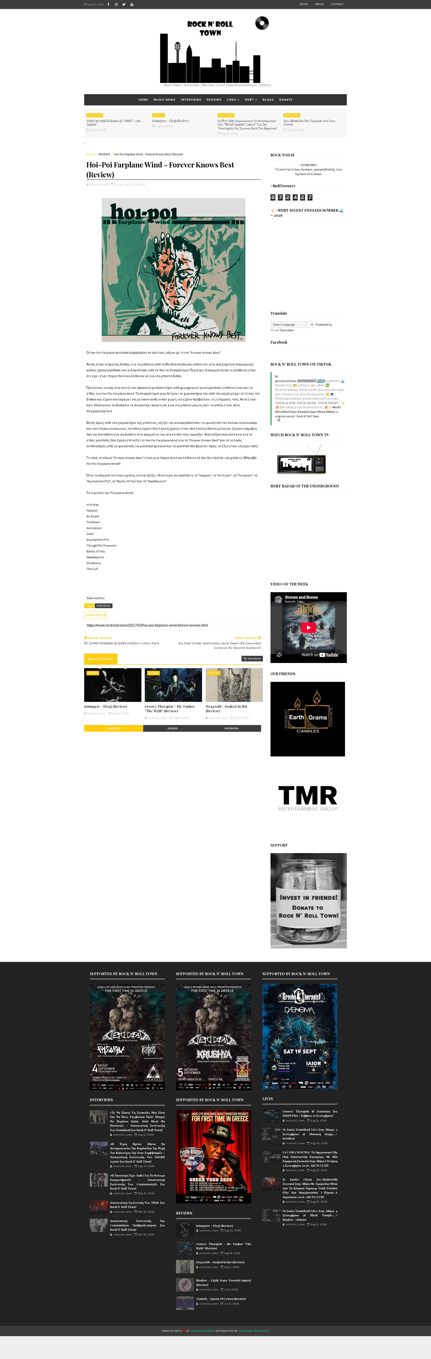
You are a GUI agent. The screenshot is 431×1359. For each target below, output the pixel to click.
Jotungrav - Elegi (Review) (170, 121)
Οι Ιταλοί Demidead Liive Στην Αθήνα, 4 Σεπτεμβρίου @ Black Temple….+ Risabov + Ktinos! (310, 1215)
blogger (113, 728)
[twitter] (124, 4)
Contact (337, 4)
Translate (286, 330)
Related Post (101, 659)
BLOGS (268, 100)
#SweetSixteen (307, 412)
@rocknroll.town (286, 381)
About (319, 4)
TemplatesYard (202, 1330)
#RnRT (336, 407)
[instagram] (116, 4)
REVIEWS (214, 100)
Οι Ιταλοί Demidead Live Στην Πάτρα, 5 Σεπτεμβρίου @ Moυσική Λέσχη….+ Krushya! (310, 1134)
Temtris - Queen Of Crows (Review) (221, 1299)
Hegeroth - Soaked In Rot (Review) (226, 708)
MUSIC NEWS (165, 100)
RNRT (249, 100)
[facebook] (108, 4)
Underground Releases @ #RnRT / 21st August (113, 123)
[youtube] (131, 4)
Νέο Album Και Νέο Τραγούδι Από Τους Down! (309, 123)
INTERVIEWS (191, 100)
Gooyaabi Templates (254, 1330)
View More (254, 658)
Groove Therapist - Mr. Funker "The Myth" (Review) (170, 708)
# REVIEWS (104, 605)
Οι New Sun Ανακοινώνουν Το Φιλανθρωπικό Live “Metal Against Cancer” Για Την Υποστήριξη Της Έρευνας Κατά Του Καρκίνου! (247, 125)
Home (304, 4)
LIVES (231, 100)
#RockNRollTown (286, 412)
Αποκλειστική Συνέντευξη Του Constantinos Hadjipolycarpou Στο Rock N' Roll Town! (137, 1225)
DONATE (285, 100)
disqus (173, 728)
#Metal (330, 412)
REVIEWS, (140, 184)
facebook (231, 728)
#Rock (321, 412)
